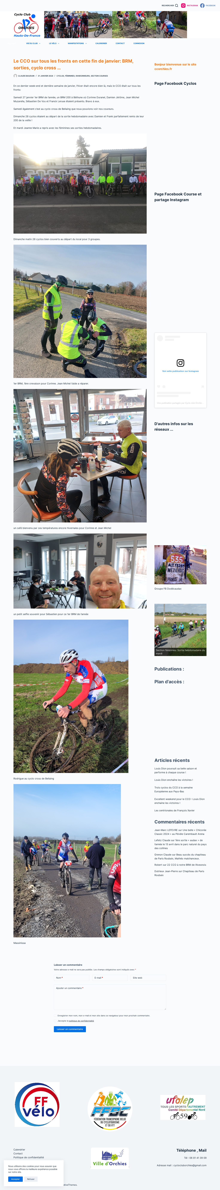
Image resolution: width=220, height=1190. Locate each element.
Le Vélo (52, 43)
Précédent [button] (158, 629)
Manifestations (76, 43)
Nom (59, 977)
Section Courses (99, 76)
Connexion (138, 43)
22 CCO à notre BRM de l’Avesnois (186, 864)
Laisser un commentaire (70, 1029)
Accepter (15, 1179)
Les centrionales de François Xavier (174, 810)
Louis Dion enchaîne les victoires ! (173, 779)
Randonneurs (83, 76)
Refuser (31, 1179)
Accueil (11, 43)
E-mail (99, 977)
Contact (120, 43)
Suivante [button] (203, 629)
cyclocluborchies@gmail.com (190, 1165)
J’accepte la (76, 1021)
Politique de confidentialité (28, 1157)
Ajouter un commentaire (69, 988)
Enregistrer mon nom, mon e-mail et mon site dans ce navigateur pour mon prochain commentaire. (104, 1015)
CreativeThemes (68, 1184)
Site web (137, 977)
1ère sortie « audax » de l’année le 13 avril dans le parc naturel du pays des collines (180, 844)
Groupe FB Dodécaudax (168, 588)
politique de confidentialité (81, 1021)
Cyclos (60, 76)
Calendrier (101, 43)
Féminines (70, 76)
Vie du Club (32, 43)
